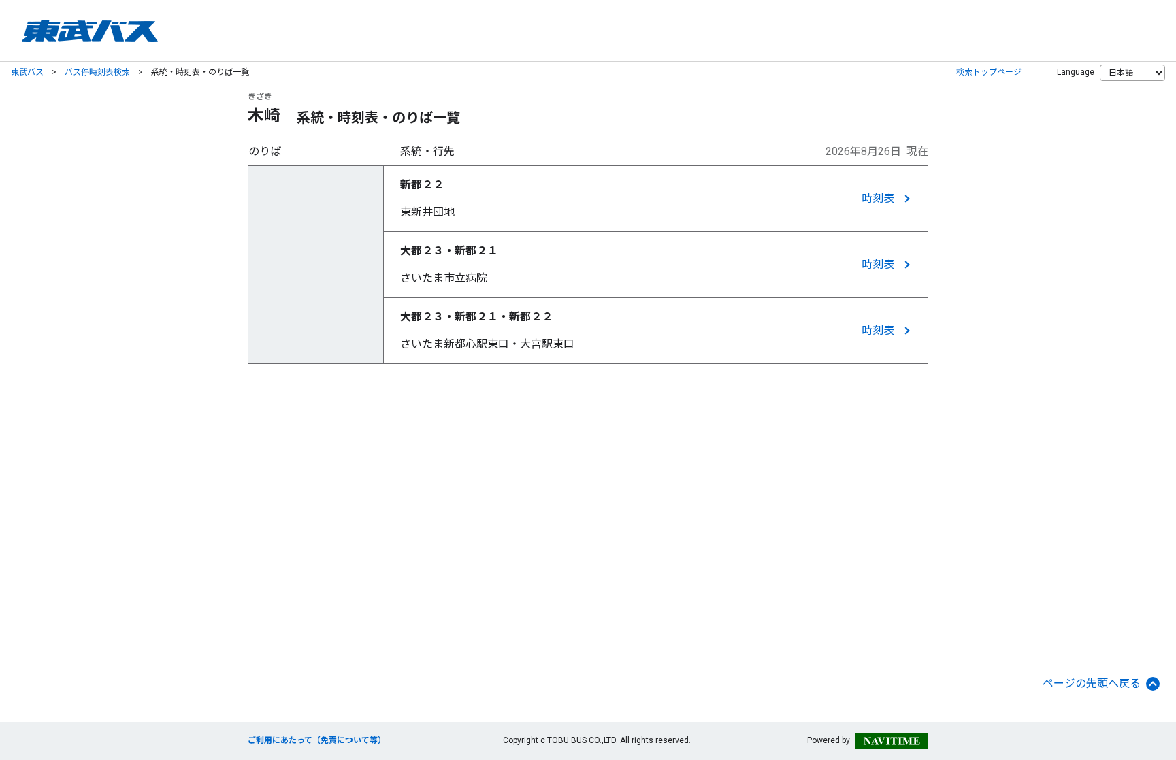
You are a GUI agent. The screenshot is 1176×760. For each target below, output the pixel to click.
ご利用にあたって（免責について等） (317, 740)
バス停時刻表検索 (97, 72)
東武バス (27, 72)
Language (1075, 72)
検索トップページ (989, 72)
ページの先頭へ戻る (1092, 683)
